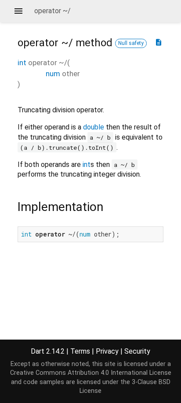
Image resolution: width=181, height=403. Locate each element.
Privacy (107, 351)
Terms (80, 351)
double (93, 127)
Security (137, 351)
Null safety (131, 43)
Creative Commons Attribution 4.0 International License (90, 373)
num (53, 73)
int (22, 62)
